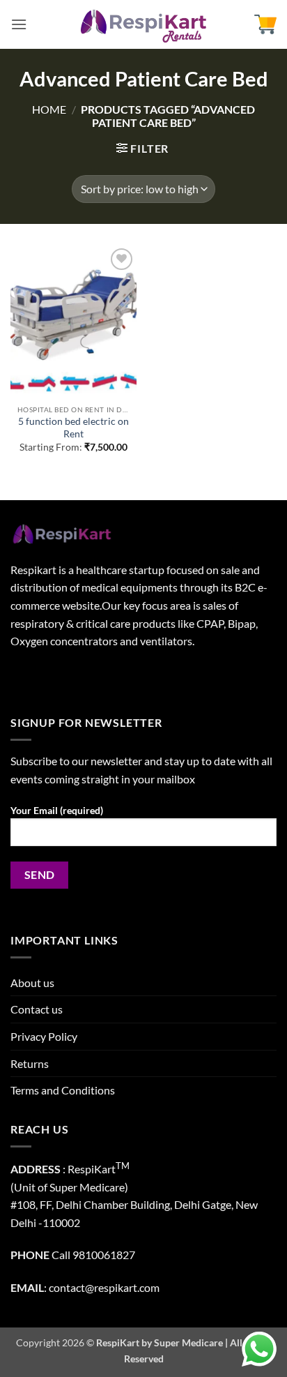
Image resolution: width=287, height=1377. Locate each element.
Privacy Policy (43, 1036)
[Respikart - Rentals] (143, 24)
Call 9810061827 (93, 1254)
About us (32, 982)
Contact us (36, 1009)
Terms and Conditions (62, 1090)
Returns (29, 1063)
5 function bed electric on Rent (73, 427)
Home (49, 109)
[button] (18, 24)
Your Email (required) (56, 810)
